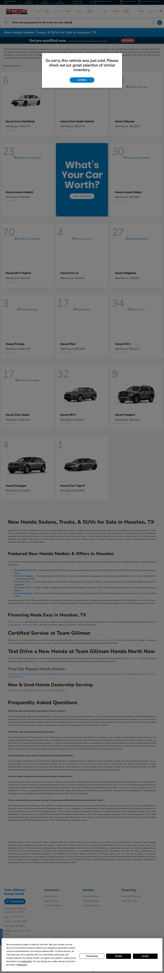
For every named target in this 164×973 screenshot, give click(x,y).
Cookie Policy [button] (26, 961)
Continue (82, 79)
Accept (145, 956)
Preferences (92, 956)
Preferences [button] (22, 965)
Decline (118, 956)
